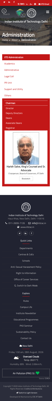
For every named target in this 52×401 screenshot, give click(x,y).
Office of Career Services (26, 279)
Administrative (11, 70)
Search (4, 12)
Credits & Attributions (33, 388)
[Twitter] (4, 1)
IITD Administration (13, 57)
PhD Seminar (26, 325)
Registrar (10, 128)
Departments (26, 248)
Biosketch (26, 178)
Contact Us (26, 338)
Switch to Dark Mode (27, 285)
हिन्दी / (22, 4)
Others (7, 95)
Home (5, 40)
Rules (26, 301)
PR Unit (8, 82)
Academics (9, 63)
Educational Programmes (26, 319)
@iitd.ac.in (39, 223)
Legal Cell (9, 76)
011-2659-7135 (17, 223)
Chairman (10, 103)
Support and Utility (13, 89)
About (15, 40)
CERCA (47, 378)
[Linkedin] (9, 1)
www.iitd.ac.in (27, 227)
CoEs (31, 254)
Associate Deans (14, 123)
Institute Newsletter (26, 313)
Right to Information (26, 273)
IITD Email (45, 4)
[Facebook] (14, 1)
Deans (9, 118)
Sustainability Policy (26, 332)
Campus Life (26, 307)
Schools (26, 260)
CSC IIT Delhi (37, 396)
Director (10, 108)
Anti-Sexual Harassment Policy (26, 267)
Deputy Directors (14, 113)
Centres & (23, 254)
